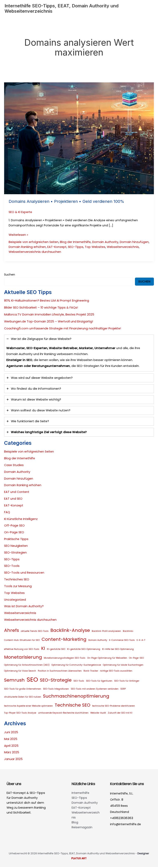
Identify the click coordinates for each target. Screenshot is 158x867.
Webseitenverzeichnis (123, 247)
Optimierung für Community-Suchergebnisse (76, 664)
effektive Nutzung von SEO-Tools (21, 649)
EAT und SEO (13, 499)
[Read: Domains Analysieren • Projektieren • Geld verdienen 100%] (79, 138)
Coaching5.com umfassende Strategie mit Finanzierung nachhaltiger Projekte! (62, 328)
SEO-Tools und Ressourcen (24, 573)
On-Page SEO (14, 532)
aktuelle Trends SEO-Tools (35, 631)
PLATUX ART (79, 858)
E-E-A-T (141, 640)
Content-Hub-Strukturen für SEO (22, 640)
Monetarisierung (23, 657)
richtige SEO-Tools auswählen (116, 670)
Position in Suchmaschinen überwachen (60, 670)
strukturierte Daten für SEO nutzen (22, 696)
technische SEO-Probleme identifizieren (113, 705)
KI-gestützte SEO (56, 649)
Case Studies (14, 465)
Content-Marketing (64, 639)
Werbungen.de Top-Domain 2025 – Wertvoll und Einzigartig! (48, 321)
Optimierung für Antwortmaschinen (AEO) (27, 664)
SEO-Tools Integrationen (56, 688)
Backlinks (128, 631)
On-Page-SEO (136, 657)
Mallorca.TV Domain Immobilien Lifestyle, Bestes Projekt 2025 (49, 314)
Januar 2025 (13, 759)
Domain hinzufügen (134, 242)
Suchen (9, 274)
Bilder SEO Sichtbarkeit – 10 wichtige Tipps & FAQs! (41, 307)
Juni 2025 (11, 732)
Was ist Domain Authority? (24, 606)
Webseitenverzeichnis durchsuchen (35, 252)
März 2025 (11, 752)
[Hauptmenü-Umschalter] (148, 8)
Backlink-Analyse (70, 630)
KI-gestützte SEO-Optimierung (83, 649)
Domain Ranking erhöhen (27, 247)
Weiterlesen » (18, 235)
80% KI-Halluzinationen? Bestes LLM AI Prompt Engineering (46, 300)
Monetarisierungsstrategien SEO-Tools (64, 657)
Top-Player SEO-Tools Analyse (20, 712)
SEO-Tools (12, 566)
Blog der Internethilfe (75, 242)
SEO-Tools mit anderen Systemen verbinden (94, 688)
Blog (75, 822)
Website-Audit (98, 712)
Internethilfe (80, 793)
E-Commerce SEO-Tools (122, 640)
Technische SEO (72, 705)
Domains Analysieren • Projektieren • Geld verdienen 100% (66, 201)
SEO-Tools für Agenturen (99, 680)
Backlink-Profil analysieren (106, 631)
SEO (32, 679)
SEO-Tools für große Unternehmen (22, 688)
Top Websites (95, 247)
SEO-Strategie (56, 680)
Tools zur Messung (18, 586)
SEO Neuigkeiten (16, 546)
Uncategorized (15, 600)
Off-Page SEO (14, 525)
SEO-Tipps (75, 247)
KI (43, 648)
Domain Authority (105, 242)
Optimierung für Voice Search (20, 670)
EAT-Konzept (56, 247)
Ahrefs (11, 630)
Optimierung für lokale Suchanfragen (123, 664)
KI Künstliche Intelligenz (21, 519)
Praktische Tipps (16, 539)
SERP (123, 688)
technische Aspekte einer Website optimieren (28, 705)
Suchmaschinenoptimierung (76, 696)
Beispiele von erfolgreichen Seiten (33, 242)
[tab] (79, 353)
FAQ (7, 512)
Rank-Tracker (91, 670)
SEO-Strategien (15, 552)
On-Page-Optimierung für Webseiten (107, 657)
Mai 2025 (10, 739)
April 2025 (11, 746)
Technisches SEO (16, 579)
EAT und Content (16, 492)
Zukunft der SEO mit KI (120, 712)
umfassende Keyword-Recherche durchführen (63, 712)
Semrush (14, 680)
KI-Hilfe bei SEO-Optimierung (118, 649)
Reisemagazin (82, 827)
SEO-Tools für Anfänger (126, 680)
